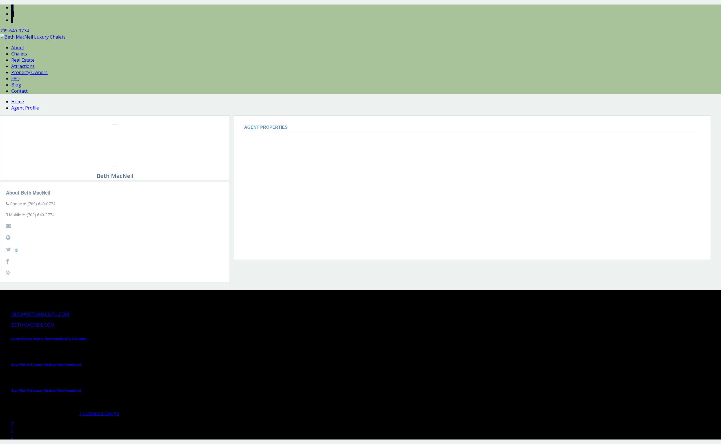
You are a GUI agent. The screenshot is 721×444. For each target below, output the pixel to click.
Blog (16, 85)
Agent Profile (25, 108)
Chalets (19, 54)
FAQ (15, 78)
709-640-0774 (14, 31)
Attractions (23, 66)
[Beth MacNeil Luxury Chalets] (33, 37)
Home (17, 102)
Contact (19, 91)
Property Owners (29, 72)
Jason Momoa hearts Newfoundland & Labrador (48, 339)
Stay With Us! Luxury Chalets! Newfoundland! (46, 365)
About (17, 47)
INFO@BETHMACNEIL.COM (40, 314)
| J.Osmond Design (99, 413)
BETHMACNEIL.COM (33, 325)
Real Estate (23, 60)
